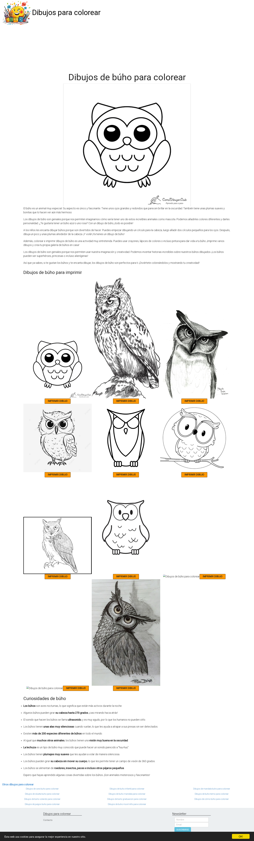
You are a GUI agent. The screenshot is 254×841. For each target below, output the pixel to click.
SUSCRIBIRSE (182, 829)
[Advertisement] (127, 47)
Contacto (47, 820)
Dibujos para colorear (66, 12)
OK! (241, 836)
